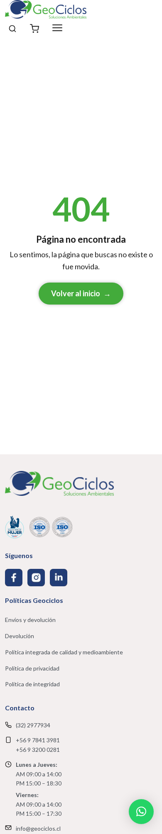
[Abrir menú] (57, 27)
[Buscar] (12, 28)
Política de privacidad (32, 668)
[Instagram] (36, 577)
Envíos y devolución (30, 619)
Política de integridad (32, 684)
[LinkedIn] (58, 577)
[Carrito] (34, 28)
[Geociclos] (45, 9)
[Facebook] (13, 577)
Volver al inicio (81, 293)
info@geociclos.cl (38, 828)
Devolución (19, 635)
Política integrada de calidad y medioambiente (64, 652)
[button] (141, 811)
